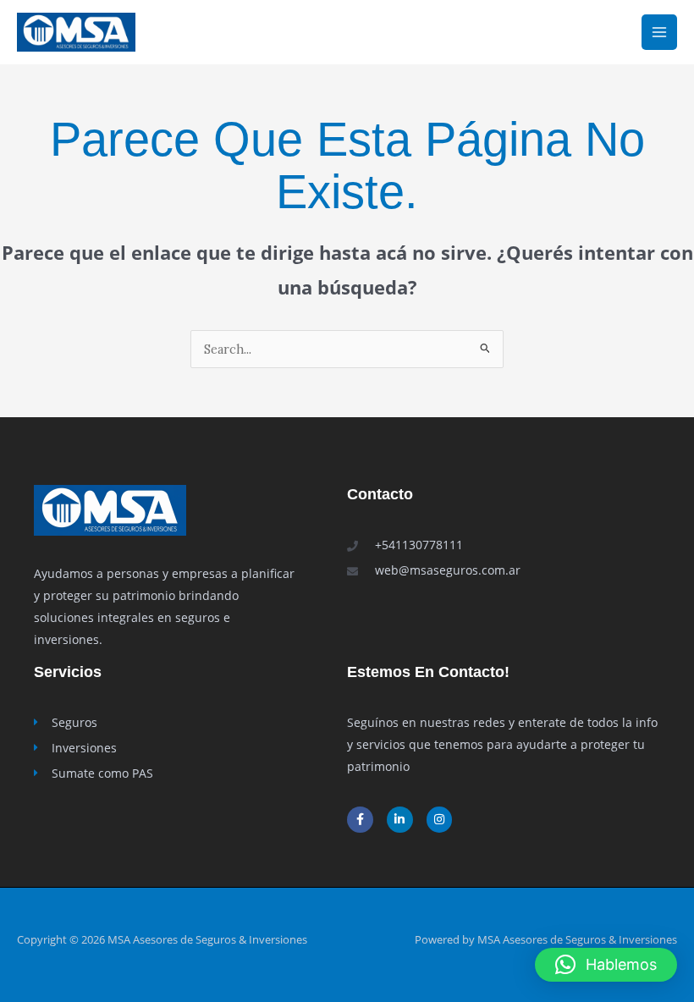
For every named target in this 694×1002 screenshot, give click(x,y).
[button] (606, 965)
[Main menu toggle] (659, 32)
